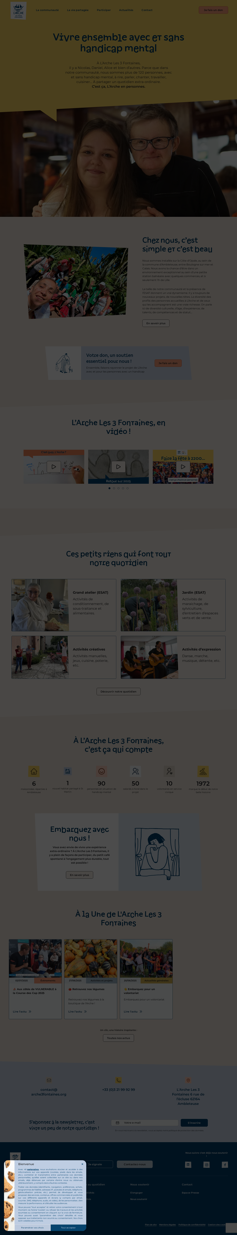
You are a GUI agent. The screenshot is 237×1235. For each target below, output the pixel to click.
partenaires (33, 1169)
